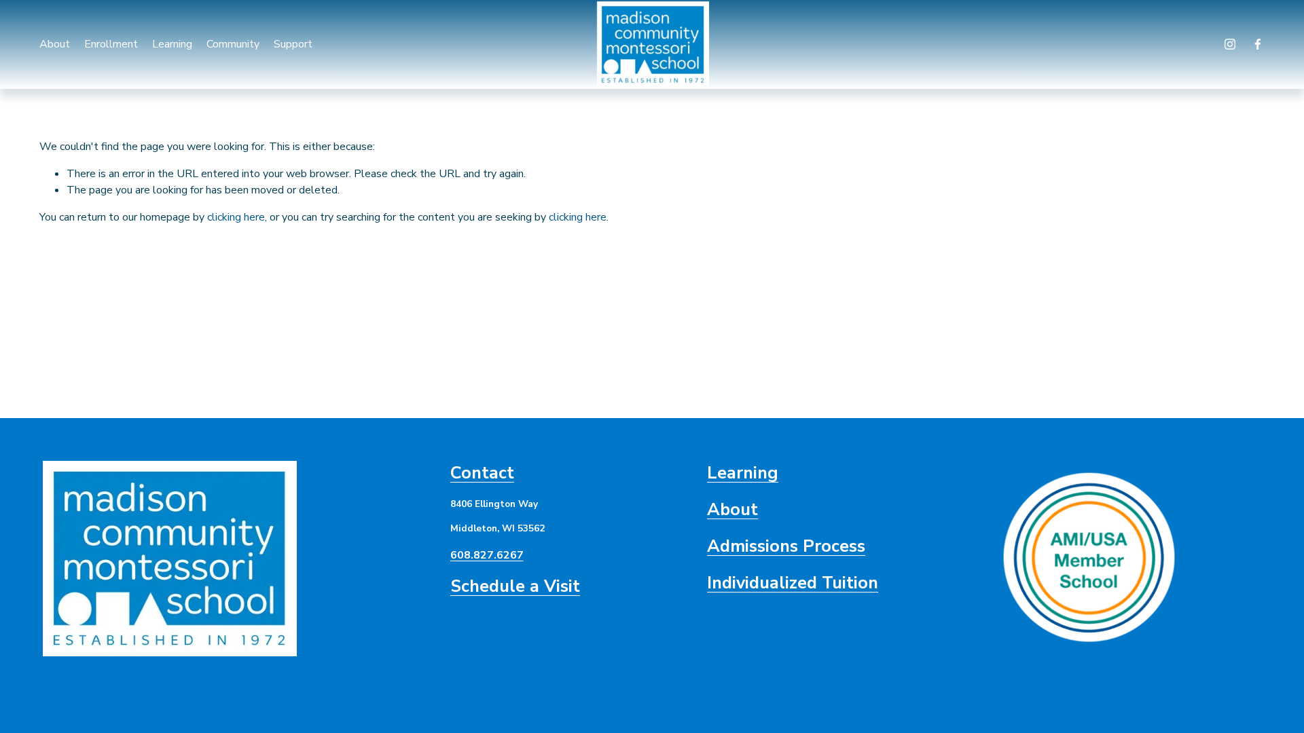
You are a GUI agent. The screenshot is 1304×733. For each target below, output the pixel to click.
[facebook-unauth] (1258, 44)
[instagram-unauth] (1230, 44)
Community (232, 44)
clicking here (236, 217)
